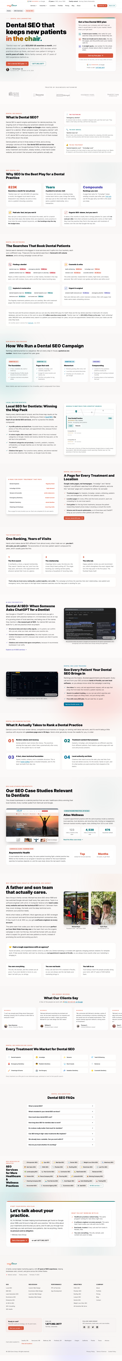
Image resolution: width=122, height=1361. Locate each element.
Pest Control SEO (48, 1171)
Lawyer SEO (77, 1297)
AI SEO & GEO (10, 1303)
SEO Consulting (10, 1306)
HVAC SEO (44, 1167)
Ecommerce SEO (67, 1185)
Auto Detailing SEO (85, 1181)
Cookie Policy (112, 1351)
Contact (98, 1300)
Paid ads (108, 196)
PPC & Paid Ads (55, 1288)
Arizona (107, 1340)
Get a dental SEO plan (16, 64)
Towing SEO (101, 1181)
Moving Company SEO (95, 1176)
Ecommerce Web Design (36, 1291)
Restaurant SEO (96, 1171)
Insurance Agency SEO (49, 1185)
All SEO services (95, 1185)
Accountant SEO (30, 1185)
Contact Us (101, 5)
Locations (52, 5)
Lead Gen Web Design (35, 1294)
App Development (56, 1291)
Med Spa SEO (59, 1162)
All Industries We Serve (80, 1306)
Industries (43, 5)
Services (33, 5)
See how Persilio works (72, 704)
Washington (68, 1340)
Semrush (30, 323)
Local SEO (9, 1288)
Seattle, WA (25, 1340)
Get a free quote (18, 1240)
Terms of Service (101, 1351)
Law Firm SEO (102, 1167)
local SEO (49, 417)
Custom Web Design (34, 1288)
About (78, 5)
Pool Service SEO (51, 1181)
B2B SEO (8, 1291)
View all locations (27, 1343)
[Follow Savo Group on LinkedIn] (97, 1327)
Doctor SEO (72, 1162)
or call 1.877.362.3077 (40, 1240)
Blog (73, 5)
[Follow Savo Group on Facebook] (84, 1327)
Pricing (67, 5)
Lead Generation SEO (12, 1294)
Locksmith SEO (77, 1176)
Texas (100, 1340)
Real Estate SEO (80, 1171)
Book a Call (112, 5)
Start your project (15, 1328)
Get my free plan (94, 56)
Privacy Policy (91, 1351)
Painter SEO (29, 1176)
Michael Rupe (16, 69)
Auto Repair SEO (68, 1181)
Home (9, 11)
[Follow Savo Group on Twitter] (93, 1327)
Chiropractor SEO (30, 1162)
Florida (93, 1340)
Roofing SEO (72, 1167)
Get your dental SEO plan (72, 518)
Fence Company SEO (45, 1176)
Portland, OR (57, 1340)
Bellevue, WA (47, 1340)
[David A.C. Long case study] (80, 95)
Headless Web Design (35, 1297)
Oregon (77, 1340)
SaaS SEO (82, 1185)
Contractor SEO (64, 1171)
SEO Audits (9, 1309)
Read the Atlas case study (72, 839)
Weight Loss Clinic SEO (89, 1162)
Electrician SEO (87, 1167)
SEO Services (18, 11)
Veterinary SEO (107, 1162)
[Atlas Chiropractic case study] (104, 95)
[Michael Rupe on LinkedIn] (22, 69)
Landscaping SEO (30, 1171)
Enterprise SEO (10, 1300)
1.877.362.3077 (38, 64)
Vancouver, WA (35, 1340)
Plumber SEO (58, 1167)
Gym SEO (45, 1162)
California (85, 1340)
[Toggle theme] (95, 5)
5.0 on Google (96, 64)
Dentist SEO (77, 1300)
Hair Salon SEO (30, 1167)
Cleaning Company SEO (32, 1181)
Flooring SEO (62, 1176)
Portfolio (60, 5)
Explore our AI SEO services (15, 650)
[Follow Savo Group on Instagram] (88, 1327)
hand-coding (25, 762)
